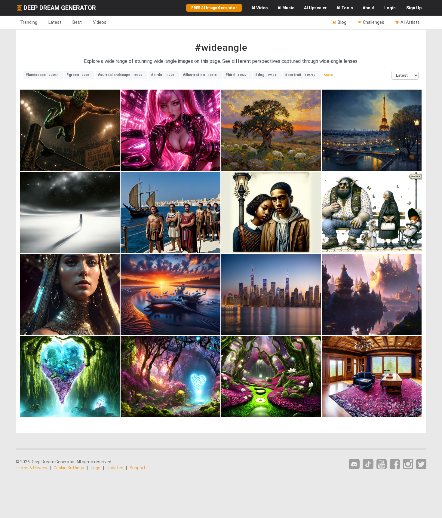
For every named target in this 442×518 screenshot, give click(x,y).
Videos (99, 22)
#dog (265, 75)
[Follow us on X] (421, 464)
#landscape (42, 75)
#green (77, 75)
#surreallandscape (120, 75)
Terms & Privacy (31, 467)
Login (390, 7)
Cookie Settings (69, 467)
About (369, 7)
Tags (95, 467)
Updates (115, 467)
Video (259, 7)
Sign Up (414, 7)
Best (77, 22)
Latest (54, 22)
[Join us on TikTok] (368, 464)
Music (286, 7)
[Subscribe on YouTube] (381, 464)
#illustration (200, 75)
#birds (162, 75)
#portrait (300, 75)
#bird (236, 75)
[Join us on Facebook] (395, 464)
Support (137, 467)
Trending (28, 22)
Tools (344, 7)
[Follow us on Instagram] (408, 464)
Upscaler (315, 7)
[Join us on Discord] (354, 464)
